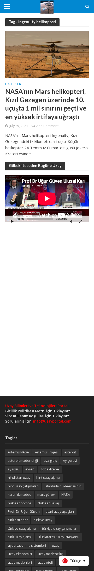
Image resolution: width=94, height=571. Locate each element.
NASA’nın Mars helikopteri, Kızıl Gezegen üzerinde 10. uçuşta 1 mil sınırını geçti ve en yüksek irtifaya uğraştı (45, 103)
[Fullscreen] (81, 221)
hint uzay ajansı (48, 477)
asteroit (70, 452)
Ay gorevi (70, 460)
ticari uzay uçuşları (60, 511)
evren (29, 469)
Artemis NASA (18, 452)
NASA (65, 494)
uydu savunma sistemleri (27, 545)
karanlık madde (19, 494)
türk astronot (18, 520)
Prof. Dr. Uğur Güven (24, 511)
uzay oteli (45, 562)
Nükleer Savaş (49, 503)
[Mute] (71, 221)
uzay (55, 545)
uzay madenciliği (50, 554)
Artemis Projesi (46, 452)
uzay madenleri (20, 562)
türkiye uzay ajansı (22, 528)
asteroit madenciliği (23, 460)
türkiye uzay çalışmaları (59, 528)
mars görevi (46, 494)
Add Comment (47, 126)
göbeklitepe (49, 469)
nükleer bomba (20, 503)
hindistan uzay (19, 477)
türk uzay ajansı (20, 537)
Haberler (13, 84)
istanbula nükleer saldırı (63, 486)
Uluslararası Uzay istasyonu (58, 537)
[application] (47, 198)
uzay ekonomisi (20, 554)
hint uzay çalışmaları (23, 486)
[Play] (12, 221)
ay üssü (13, 469)
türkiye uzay (43, 520)
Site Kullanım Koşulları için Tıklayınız (37, 416)
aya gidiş (50, 460)
